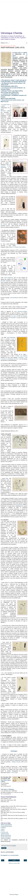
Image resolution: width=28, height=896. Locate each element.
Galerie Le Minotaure (8, 789)
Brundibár (8, 75)
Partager (4, 848)
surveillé (18, 316)
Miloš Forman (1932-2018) (8, 98)
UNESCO (16, 374)
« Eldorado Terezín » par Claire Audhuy (12, 90)
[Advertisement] (14, 16)
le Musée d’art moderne (21, 355)
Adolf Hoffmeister (8, 277)
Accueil (14, 860)
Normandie (13, 317)
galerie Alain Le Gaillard (20, 52)
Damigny (25, 316)
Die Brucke (4, 224)
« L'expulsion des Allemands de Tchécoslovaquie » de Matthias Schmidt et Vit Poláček (13, 95)
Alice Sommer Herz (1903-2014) (9, 92)
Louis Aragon (14, 772)
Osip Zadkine (22, 247)
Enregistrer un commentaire (10, 855)
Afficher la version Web (14, 863)
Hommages (14, 751)
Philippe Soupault (16, 761)
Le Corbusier (15, 247)
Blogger (16, 894)
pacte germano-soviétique (20, 311)
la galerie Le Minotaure (19, 55)
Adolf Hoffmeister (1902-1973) (9, 86)
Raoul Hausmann (18, 504)
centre (14, 316)
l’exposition (20, 357)
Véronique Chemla (11, 33)
